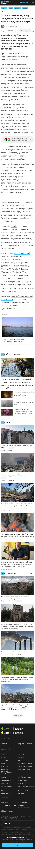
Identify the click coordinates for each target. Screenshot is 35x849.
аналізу (14, 226)
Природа (25, 8)
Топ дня (12, 11)
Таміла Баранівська (11, 26)
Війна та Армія (23, 790)
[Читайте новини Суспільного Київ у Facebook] (2, 823)
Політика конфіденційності (7, 811)
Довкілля (4, 11)
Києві (6, 35)
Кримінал (4, 757)
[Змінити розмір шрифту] (33, 31)
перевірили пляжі (22, 253)
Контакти (4, 802)
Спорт (3, 790)
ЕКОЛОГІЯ (4, 8)
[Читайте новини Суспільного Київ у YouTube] (5, 823)
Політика (4, 784)
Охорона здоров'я (25, 766)
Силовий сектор (7, 781)
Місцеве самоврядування (24, 777)
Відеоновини (6, 793)
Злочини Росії (6, 787)
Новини (4, 743)
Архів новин (22, 802)
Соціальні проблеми (26, 787)
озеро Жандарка (8, 205)
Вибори (4, 763)
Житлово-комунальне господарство (6, 771)
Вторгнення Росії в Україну (25, 744)
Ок (17, 845)
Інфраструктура (24, 769)
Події (3, 754)
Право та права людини (6, 777)
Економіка (5, 760)
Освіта (20, 760)
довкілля (17, 8)
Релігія (20, 784)
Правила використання (23, 806)
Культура (21, 757)
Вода (10, 8)
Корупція (21, 754)
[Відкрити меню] (33, 2)
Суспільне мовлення (9, 805)
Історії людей (23, 781)
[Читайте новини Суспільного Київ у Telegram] (9, 823)
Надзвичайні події (25, 763)
